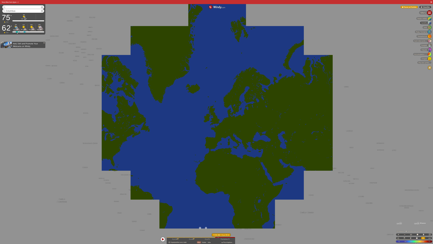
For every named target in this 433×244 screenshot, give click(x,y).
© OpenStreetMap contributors (423, 243)
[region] (216, 122)
